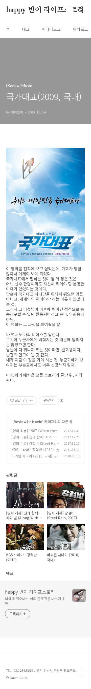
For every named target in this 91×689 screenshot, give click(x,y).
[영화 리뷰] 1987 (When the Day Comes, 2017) (35, 433)
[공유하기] (25, 400)
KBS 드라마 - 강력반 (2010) (32, 449)
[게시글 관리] (31, 400)
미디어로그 (51, 29)
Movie (37, 421)
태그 (26, 29)
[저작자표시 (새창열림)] (61, 400)
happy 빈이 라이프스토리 (45, 10)
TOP (81, 672)
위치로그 (80, 29)
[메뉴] (81, 10)
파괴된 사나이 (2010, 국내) (31, 455)
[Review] (20, 421)
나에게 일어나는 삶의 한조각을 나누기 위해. (35, 601)
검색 (70, 10)
